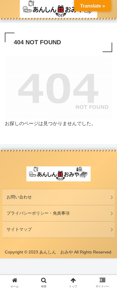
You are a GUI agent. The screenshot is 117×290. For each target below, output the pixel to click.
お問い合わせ (19, 197)
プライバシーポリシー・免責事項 (38, 213)
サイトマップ (19, 229)
